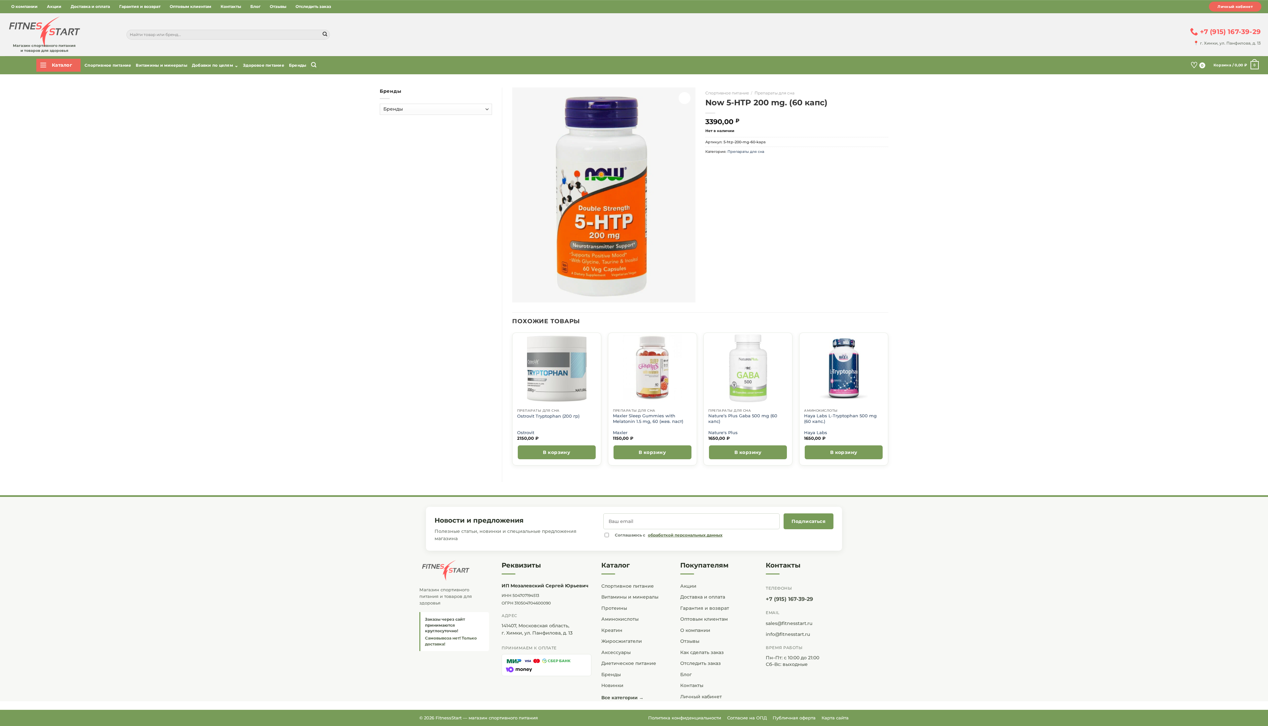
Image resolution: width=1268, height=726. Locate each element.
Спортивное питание (108, 65)
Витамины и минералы (161, 65)
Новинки (612, 685)
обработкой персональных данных (685, 535)
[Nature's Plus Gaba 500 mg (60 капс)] (748, 368)
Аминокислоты (620, 619)
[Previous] (512, 401)
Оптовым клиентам (190, 6)
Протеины (614, 608)
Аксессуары (616, 652)
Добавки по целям (215, 65)
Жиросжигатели (621, 641)
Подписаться (809, 521)
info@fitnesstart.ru (788, 634)
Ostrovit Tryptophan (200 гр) (548, 416)
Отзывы (278, 6)
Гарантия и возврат (139, 6)
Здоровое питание (263, 65)
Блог (255, 6)
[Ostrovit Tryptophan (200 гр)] (556, 368)
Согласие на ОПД (747, 717)
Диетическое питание (628, 663)
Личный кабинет (1235, 6)
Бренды (297, 65)
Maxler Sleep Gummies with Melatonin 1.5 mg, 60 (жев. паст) (648, 418)
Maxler (620, 432)
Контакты (231, 6)
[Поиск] (313, 65)
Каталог (615, 565)
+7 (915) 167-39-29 (789, 599)
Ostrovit (525, 432)
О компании (24, 6)
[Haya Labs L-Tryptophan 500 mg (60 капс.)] (843, 368)
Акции (54, 6)
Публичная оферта (794, 717)
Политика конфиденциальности (684, 717)
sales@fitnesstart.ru (789, 623)
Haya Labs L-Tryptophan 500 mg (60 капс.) (840, 418)
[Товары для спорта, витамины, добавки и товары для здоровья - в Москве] (43, 32)
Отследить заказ (313, 6)
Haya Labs (815, 432)
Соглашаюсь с (668, 535)
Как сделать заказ (702, 652)
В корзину (556, 452)
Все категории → (622, 698)
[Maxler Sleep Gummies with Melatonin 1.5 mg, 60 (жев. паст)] (652, 368)
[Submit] (325, 35)
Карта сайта (835, 717)
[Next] (888, 401)
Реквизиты (521, 565)
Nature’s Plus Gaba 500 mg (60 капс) (742, 418)
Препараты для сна (774, 92)
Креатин (611, 630)
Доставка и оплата (90, 6)
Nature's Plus (723, 432)
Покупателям (704, 565)
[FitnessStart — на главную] (454, 570)
